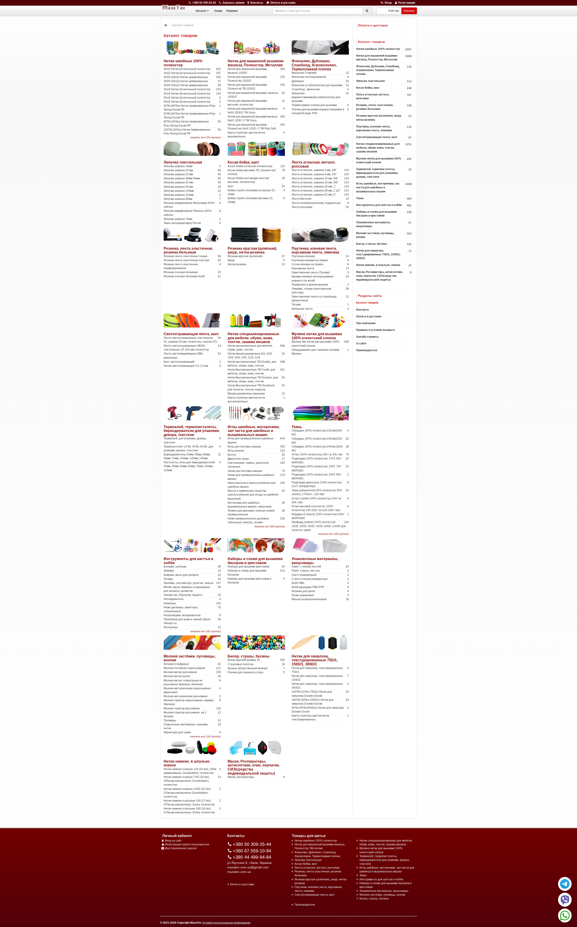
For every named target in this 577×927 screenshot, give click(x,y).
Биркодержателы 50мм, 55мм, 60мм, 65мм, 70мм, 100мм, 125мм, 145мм (192, 456)
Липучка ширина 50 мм (192, 186)
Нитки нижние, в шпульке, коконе (384, 265)
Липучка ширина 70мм (192, 219)
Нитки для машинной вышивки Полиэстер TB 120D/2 (256, 86)
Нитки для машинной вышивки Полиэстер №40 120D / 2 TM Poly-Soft (256, 126)
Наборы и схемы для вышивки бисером (256, 572)
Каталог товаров (367, 302)
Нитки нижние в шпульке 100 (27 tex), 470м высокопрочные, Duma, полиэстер (192, 802)
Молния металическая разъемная (192, 696)
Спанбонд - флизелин (320, 89)
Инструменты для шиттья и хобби (384, 205)
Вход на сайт (173, 840)
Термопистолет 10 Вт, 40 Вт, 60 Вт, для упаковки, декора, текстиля (192, 448)
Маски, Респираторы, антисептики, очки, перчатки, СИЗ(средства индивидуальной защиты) (384, 275)
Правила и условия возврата (375, 330)
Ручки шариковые (320, 595)
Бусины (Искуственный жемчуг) (256, 668)
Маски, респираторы (256, 777)
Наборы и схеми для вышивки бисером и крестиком (255, 561)
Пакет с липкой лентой (320, 566)
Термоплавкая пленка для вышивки (320, 105)
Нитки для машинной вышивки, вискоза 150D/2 (256, 94)
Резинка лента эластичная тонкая (192, 256)
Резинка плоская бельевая (192, 272)
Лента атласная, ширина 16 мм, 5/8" (320, 182)
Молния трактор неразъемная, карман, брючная (192, 702)
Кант (256, 186)
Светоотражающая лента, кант (191, 334)
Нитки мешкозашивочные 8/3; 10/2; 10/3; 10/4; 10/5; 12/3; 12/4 (256, 355)
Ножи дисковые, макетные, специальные (192, 609)
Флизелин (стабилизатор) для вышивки (320, 85)
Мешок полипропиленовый (320, 599)
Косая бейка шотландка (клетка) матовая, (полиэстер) (256, 180)
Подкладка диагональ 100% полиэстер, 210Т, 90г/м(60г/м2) (320, 484)
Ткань (297, 427)
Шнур (256, 260)
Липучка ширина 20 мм (192, 170)
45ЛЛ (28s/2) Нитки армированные (192, 77)
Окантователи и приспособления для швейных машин (256, 484)
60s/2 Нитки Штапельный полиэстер (192, 101)
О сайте (361, 343)
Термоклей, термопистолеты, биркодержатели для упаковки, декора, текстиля (192, 431)
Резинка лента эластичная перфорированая (192, 266)
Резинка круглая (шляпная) (256, 256)
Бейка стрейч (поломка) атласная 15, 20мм (256, 192)
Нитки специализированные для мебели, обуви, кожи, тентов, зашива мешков (253, 338)
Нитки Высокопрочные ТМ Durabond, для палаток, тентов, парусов (256, 387)
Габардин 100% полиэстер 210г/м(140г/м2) (320, 432)
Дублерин (320, 81)
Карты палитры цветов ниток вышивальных (256, 134)
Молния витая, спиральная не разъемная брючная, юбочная (192, 682)
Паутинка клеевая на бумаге (320, 260)
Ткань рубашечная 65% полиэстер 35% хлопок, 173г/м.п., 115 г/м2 (320, 492)
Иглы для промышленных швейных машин (256, 440)
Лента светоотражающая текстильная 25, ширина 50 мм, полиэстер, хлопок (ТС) (192, 339)
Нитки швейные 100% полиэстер (384, 49)
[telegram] (564, 883)
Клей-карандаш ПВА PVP (320, 587)
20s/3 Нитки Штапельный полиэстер (192, 89)
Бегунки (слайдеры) (192, 664)
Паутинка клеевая (320, 256)
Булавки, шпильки (192, 566)
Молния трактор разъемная (192, 708)
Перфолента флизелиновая (320, 284)
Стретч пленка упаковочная (320, 579)
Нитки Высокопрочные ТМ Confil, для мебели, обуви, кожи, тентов (256, 371)
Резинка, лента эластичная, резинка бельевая (188, 250)
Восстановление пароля (181, 848)
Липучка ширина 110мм (192, 194)
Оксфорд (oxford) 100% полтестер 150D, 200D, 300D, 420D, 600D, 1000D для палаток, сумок (320, 526)
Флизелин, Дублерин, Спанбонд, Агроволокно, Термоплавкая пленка (314, 65)
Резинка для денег (320, 591)
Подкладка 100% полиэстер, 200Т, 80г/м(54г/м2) (320, 476)
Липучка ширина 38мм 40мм (192, 178)
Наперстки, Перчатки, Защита (192, 595)
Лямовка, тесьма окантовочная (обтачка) (320, 290)
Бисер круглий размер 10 (256, 660)
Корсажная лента (320, 268)
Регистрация (406, 2)
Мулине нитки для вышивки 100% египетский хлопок (317, 336)
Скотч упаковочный (320, 574)
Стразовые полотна (256, 664)
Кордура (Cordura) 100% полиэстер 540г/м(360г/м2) (320, 516)
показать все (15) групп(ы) (205, 137)
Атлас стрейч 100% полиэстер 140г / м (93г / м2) (320, 500)
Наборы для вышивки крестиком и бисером (256, 580)
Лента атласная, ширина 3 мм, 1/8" (320, 170)
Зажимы (192, 570)
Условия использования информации (226, 922)
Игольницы (192, 627)
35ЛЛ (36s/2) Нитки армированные (192, 81)
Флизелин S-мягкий (320, 72)
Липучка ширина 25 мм (192, 174)
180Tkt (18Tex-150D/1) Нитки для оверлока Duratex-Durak (320, 701)
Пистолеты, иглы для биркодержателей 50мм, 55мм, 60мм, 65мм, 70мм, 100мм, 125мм (192, 466)
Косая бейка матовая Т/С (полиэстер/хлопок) (256, 172)
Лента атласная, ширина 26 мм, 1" (320, 186)
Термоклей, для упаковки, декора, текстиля (192, 440)
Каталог (201, 10)
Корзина (409, 10)
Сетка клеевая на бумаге (320, 264)
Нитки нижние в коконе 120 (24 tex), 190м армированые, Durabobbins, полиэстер (192, 771)
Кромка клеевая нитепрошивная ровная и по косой (320, 278)
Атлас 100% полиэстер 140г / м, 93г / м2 (320, 454)
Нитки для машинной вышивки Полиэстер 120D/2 (256, 78)
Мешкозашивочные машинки (256, 393)
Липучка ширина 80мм (192, 199)
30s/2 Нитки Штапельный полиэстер (192, 93)
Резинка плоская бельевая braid (192, 276)
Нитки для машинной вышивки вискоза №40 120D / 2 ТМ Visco (256, 118)
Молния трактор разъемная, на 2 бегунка (192, 714)
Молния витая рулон (192, 676)
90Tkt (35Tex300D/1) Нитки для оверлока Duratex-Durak (320, 709)
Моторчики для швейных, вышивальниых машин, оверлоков (256, 504)
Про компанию (366, 323)
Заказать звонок (233, 2)
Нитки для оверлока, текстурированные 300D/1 (320, 685)
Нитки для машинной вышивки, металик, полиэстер (256, 102)
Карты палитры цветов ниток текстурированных (320, 717)
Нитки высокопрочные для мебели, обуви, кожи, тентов (256, 347)
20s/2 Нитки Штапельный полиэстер (192, 73)
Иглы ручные (256, 450)
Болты (256, 454)
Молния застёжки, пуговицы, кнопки (384, 235)
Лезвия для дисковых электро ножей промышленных (256, 512)
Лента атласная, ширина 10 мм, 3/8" (320, 178)
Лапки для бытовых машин (256, 471)
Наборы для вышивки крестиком (256, 566)
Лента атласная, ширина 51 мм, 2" (320, 194)
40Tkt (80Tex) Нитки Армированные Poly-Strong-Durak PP (192, 107)
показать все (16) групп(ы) (333, 534)
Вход (388, 2)
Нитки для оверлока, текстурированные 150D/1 (320, 677)
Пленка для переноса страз (256, 672)
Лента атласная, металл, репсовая (384, 96)
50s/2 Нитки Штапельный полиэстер (192, 97)
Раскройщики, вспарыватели (192, 615)
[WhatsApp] (564, 915)
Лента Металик (320, 198)
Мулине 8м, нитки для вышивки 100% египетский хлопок (320, 343)
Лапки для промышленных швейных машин (256, 476)
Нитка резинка (256, 264)
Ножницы (192, 603)
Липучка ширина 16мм (192, 166)
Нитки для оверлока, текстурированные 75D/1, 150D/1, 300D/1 (315, 660)
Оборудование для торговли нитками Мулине (320, 351)
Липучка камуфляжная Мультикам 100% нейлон (192, 204)
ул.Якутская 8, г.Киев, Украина (249, 863)
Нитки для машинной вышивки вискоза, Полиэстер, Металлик (256, 63)
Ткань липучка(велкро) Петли (192, 223)
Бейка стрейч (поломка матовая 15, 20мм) (256, 200)
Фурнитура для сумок (192, 732)
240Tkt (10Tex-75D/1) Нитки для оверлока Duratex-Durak (320, 693)
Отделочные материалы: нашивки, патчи (192, 726)
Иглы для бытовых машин (256, 446)
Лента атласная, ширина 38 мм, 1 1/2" (320, 190)
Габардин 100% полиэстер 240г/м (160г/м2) (320, 448)
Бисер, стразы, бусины (249, 656)
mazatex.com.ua (239, 872)
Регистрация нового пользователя (187, 844)
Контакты (256, 2)
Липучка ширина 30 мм (192, 182)
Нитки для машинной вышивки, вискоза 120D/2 (256, 70)
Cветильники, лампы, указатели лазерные (256, 464)
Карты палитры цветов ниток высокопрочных (256, 399)
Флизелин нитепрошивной (320, 76)
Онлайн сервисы (367, 336)
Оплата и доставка (282, 2)
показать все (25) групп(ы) (269, 526)
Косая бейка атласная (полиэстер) (256, 166)
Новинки (232, 10)
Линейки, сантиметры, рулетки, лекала (192, 583)
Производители (366, 350)
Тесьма (320, 304)
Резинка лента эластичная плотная (192, 260)
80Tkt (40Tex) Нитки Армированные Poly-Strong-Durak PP (192, 123)
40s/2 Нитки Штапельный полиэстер (192, 69)
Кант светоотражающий (192, 361)
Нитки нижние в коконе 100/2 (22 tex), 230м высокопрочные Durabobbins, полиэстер (192, 792)
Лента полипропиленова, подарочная (320, 203)
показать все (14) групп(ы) (205, 736)
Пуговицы (192, 720)
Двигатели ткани (256, 458)
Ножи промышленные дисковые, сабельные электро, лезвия (256, 520)
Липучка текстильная (183, 162)
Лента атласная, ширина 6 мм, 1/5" (320, 174)
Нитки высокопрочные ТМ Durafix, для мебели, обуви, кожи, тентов (256, 363)
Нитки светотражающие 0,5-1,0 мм (192, 365)
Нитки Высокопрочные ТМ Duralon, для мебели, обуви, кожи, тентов (256, 379)
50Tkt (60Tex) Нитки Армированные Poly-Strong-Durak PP (192, 115)
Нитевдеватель (192, 599)
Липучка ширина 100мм (192, 190)
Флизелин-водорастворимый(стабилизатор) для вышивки (320, 97)
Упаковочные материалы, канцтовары (384, 224)
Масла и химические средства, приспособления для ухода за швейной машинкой (256, 494)
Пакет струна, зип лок (320, 570)
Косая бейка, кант (243, 162)
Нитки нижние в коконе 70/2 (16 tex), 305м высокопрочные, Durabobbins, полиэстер (192, 780)
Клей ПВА (320, 583)
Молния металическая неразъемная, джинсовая (192, 690)
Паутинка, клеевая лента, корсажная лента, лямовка (315, 250)
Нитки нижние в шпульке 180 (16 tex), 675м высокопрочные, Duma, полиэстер (192, 810)
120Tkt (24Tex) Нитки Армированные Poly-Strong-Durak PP (192, 131)
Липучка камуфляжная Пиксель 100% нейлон (192, 212)
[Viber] (564, 899)
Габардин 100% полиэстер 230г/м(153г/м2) (320, 440)
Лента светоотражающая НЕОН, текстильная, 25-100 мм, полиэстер (192, 347)
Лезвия (192, 579)
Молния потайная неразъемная (192, 668)
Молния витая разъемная (192, 672)
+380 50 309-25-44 (204, 2)
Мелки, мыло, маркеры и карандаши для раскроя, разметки (192, 589)
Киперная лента (320, 308)
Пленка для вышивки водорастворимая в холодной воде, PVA (320, 111)
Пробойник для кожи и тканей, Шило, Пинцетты (192, 621)
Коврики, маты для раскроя (192, 574)
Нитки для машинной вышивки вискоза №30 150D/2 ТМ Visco (256, 110)
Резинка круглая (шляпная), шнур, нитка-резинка (252, 250)
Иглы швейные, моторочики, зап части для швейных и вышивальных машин (254, 431)
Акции (218, 10)
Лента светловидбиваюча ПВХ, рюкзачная (192, 355)
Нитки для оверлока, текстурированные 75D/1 (320, 669)
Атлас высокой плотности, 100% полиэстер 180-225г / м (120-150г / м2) (320, 508)
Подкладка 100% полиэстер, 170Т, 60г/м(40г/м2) (320, 460)
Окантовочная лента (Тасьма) (320, 272)
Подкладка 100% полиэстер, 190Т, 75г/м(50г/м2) (320, 468)
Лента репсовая (320, 207)
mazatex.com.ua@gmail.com (248, 867)
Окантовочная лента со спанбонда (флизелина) (320, 298)
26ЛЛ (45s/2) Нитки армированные (192, 85)
